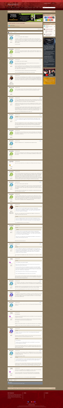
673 (11, 265)
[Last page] (12, 32)
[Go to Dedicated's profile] (44, 29)
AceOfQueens (47, 26)
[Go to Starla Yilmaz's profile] (44, 34)
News (9, 7)
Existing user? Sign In (47, 3)
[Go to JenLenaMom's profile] (11, 51)
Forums (22, 7)
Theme (27, 403)
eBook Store (17, 7)
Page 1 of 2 (15, 32)
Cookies (35, 403)
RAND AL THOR (11, 87)
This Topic (52, 7)
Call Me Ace (47, 25)
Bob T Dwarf (13, 25)
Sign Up (53, 3)
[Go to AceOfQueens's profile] (44, 26)
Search (33, 9)
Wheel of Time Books (17, 26)
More (40, 7)
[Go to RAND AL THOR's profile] (11, 90)
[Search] (54, 7)
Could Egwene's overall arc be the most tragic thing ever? (49, 30)
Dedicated (46, 31)
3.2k (11, 42)
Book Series (30, 7)
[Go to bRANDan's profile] (11, 294)
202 (11, 335)
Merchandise (13, 7)
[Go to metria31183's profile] (11, 164)
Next (11, 32)
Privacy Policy (30, 403)
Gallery (34, 7)
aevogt (11, 258)
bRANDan (11, 292)
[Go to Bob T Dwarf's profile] (9, 26)
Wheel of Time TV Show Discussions (24, 9)
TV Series (25, 7)
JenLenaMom (11, 49)
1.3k (11, 94)
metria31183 (11, 161)
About (37, 7)
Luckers (11, 75)
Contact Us (33, 403)
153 (11, 168)
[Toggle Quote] (16, 229)
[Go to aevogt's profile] (11, 261)
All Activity (30, 9)
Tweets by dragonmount (27, 394)
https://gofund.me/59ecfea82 (49, 64)
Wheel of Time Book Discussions (15, 9)
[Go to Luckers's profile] (11, 78)
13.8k (11, 82)
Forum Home (9, 9)
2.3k (11, 137)
